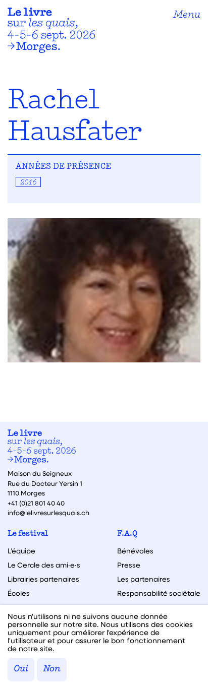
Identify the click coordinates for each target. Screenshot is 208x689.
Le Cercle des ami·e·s (44, 565)
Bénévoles (135, 550)
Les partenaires (143, 579)
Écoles (19, 593)
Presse (128, 565)
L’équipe (21, 550)
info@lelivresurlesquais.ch (48, 512)
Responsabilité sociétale (158, 593)
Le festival (28, 534)
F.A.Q (127, 534)
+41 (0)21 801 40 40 (36, 502)
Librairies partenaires (43, 579)
